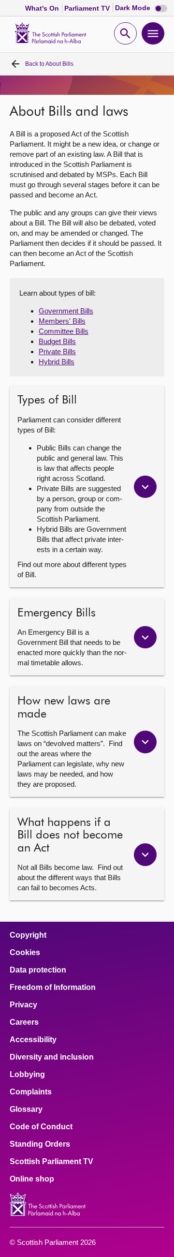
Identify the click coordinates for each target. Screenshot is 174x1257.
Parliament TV (88, 8)
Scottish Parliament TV (51, 1162)
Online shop (32, 1179)
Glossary (26, 1109)
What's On (43, 8)
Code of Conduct (41, 1127)
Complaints (31, 1092)
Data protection (38, 970)
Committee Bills (63, 331)
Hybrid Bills (56, 362)
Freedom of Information (53, 987)
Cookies (25, 953)
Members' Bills (62, 321)
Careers (24, 1022)
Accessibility (33, 1040)
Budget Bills (57, 341)
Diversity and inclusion (52, 1057)
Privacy (23, 1005)
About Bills (49, 63)
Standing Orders (40, 1144)
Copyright (28, 935)
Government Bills (66, 311)
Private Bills (57, 351)
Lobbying (27, 1074)
